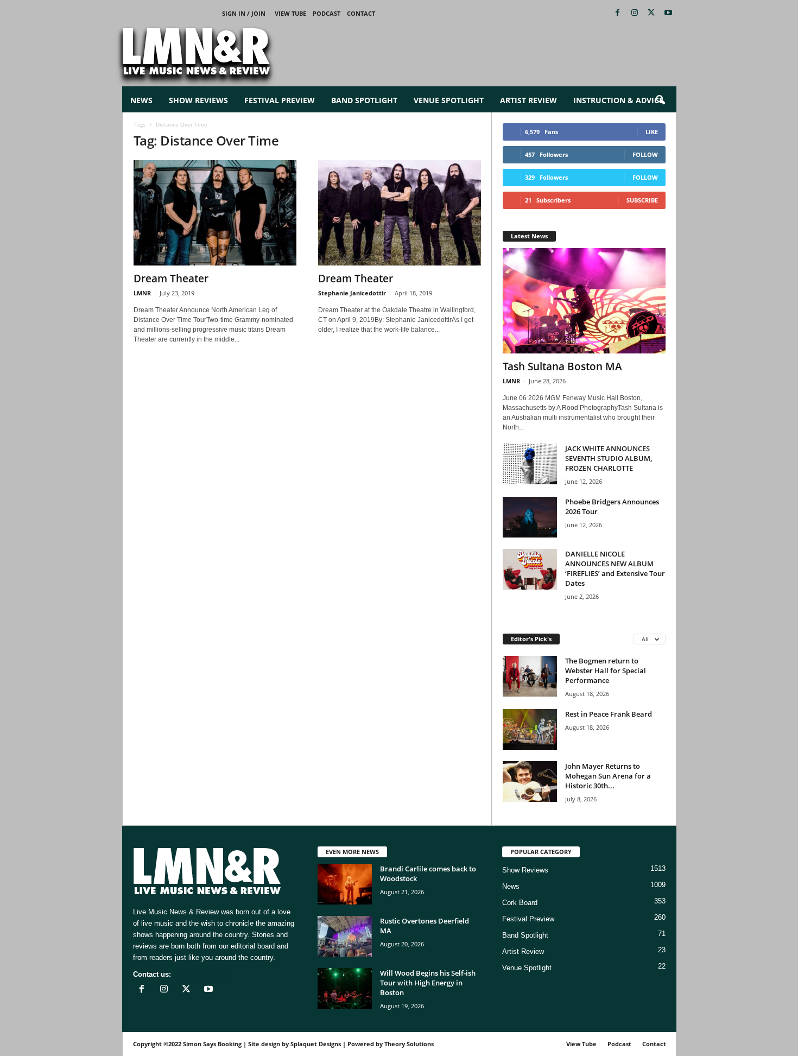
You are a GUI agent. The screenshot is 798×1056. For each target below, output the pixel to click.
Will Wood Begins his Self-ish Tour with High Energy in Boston (428, 982)
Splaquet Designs (315, 1044)
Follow (645, 154)
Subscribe (642, 200)
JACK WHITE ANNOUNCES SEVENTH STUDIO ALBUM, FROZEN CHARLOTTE (608, 458)
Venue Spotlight (449, 100)
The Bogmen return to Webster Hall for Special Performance (605, 670)
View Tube (290, 13)
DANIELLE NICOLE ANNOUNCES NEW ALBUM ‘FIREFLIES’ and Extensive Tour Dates (615, 568)
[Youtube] (668, 13)
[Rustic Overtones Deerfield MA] (345, 936)
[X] (651, 13)
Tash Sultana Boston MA (562, 366)
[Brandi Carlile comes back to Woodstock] (345, 884)
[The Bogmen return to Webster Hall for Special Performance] (530, 676)
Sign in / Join (243, 13)
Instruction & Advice (618, 100)
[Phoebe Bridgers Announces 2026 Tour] (530, 517)
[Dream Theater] (215, 212)
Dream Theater (171, 278)
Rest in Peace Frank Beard (608, 714)
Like (651, 132)
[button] (660, 100)
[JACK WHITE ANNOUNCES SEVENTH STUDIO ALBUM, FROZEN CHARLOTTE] (530, 464)
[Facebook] (617, 13)
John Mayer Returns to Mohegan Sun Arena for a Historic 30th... (608, 776)
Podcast (326, 13)
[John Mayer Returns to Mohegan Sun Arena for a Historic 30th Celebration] (530, 781)
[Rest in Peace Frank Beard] (530, 729)
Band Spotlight (364, 100)
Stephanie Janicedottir (352, 293)
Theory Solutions (409, 1044)
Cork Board (519, 903)
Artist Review (528, 100)
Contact (361, 13)
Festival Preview (279, 100)
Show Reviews (198, 100)
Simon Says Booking (212, 1044)
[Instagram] (634, 13)
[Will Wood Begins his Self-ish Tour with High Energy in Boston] (345, 988)
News (141, 100)
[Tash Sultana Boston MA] (584, 300)
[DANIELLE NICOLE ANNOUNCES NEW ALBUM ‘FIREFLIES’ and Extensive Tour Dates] (530, 569)
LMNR (142, 293)
